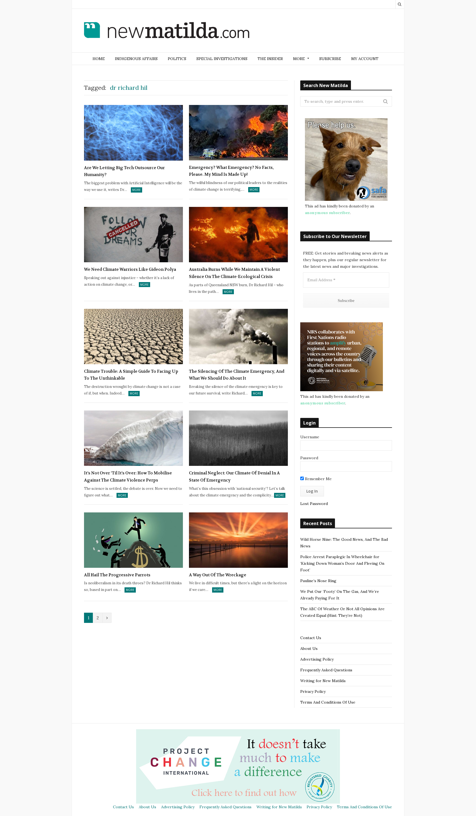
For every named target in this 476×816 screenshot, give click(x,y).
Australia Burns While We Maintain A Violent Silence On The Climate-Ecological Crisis (234, 273)
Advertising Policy (317, 659)
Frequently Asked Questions (326, 670)
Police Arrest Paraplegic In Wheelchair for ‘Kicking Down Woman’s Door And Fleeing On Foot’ (342, 563)
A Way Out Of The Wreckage (217, 575)
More (136, 190)
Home (99, 58)
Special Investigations (221, 58)
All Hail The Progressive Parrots (117, 575)
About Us (309, 648)
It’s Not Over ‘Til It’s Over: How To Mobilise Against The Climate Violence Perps (128, 476)
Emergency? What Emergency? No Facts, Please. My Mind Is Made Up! (231, 171)
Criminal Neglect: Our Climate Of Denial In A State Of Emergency (234, 476)
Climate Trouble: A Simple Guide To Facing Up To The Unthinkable (131, 375)
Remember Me (318, 478)
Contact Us (310, 637)
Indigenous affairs (136, 58)
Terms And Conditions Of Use (327, 702)
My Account (364, 58)
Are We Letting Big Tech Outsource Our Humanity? (124, 171)
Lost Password (314, 503)
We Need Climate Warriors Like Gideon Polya (130, 269)
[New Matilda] (166, 31)
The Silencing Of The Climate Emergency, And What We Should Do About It (236, 375)
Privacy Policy (313, 691)
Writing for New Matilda (322, 680)
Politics (177, 58)
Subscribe (330, 58)
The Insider (270, 58)
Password (309, 457)
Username (309, 436)
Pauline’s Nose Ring (318, 580)
